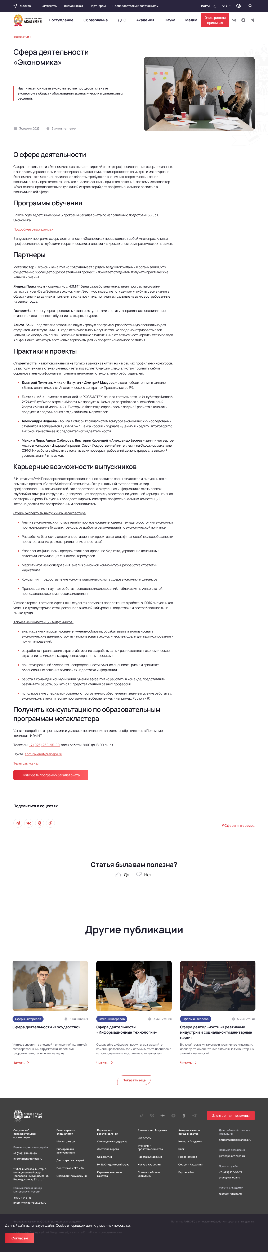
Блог (181, 1149)
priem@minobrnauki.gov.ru (29, 1202)
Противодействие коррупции (149, 1174)
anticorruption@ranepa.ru (235, 1140)
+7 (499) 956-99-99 (25, 1153)
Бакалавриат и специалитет (66, 1132)
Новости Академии (190, 1141)
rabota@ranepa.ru (230, 1193)
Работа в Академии (150, 1157)
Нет (148, 874)
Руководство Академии (152, 1130)
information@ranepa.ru (27, 1158)
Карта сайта (186, 1172)
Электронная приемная (215, 20)
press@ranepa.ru (229, 1177)
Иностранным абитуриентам (66, 1150)
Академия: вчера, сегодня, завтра (189, 1132)
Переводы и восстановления (107, 1132)
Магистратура (66, 1141)
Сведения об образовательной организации (24, 1134)
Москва (25, 6)
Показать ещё (134, 1080)
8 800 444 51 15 (22, 1197)
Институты (144, 1138)
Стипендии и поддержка (112, 1141)
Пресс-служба (187, 1157)
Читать (18, 1062)
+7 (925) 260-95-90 (44, 745)
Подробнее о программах (33, 229)
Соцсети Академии (190, 1164)
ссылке (124, 1225)
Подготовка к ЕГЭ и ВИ (70, 1168)
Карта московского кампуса (109, 1174)
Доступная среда (108, 1149)
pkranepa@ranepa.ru (232, 1156)
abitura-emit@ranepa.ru (43, 754)
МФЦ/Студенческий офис (113, 1164)
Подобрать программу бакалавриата (51, 775)
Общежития (104, 1157)
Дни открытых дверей (70, 1160)
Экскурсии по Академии (72, 1176)
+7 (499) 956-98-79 (230, 1172)
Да (126, 874)
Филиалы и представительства (150, 1147)
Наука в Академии (149, 1164)
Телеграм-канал (26, 763)
